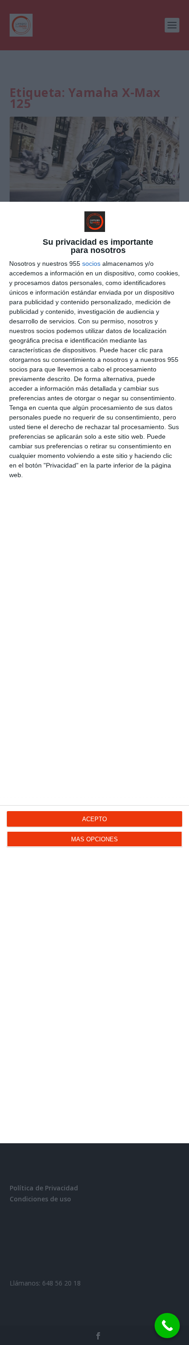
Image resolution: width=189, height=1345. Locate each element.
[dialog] (94, 672)
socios (91, 263)
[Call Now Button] (167, 1325)
